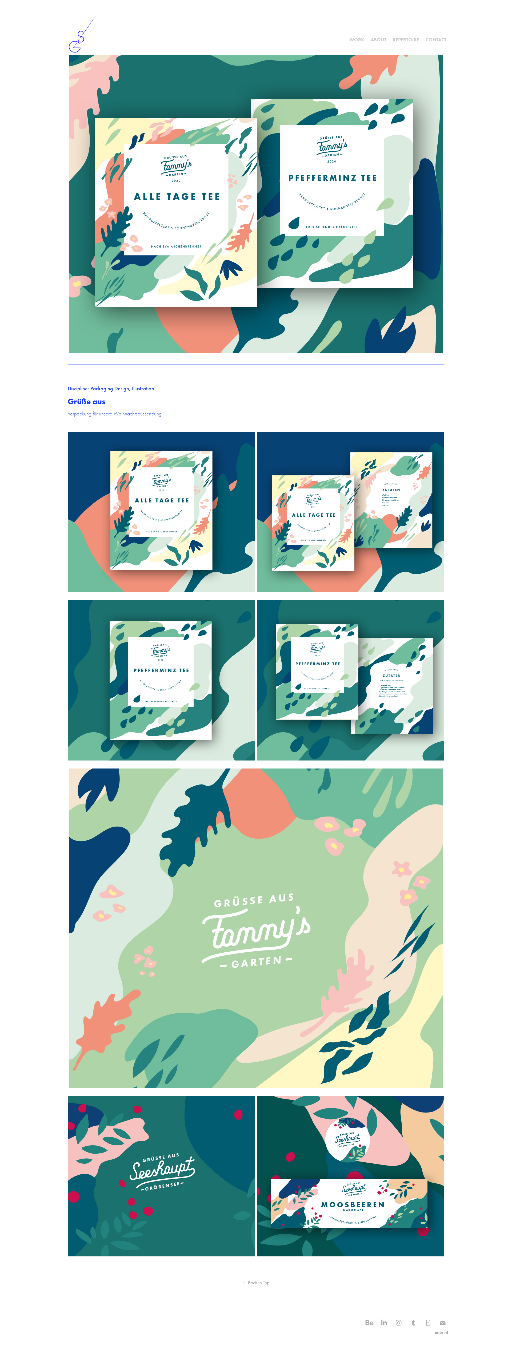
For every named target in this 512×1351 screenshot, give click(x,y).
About (378, 40)
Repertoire (406, 40)
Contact (436, 40)
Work (356, 40)
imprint (441, 1332)
